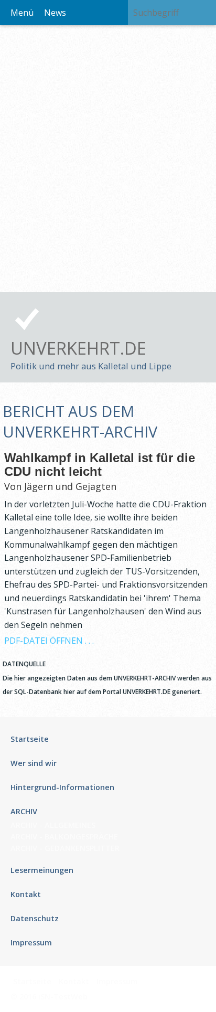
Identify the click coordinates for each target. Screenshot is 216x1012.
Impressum (117, 981)
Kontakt (74, 981)
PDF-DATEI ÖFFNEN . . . (49, 640)
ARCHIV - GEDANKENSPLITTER (65, 848)
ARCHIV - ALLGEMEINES (52, 825)
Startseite (32, 981)
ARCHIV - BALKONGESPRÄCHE (64, 836)
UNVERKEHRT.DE (78, 348)
